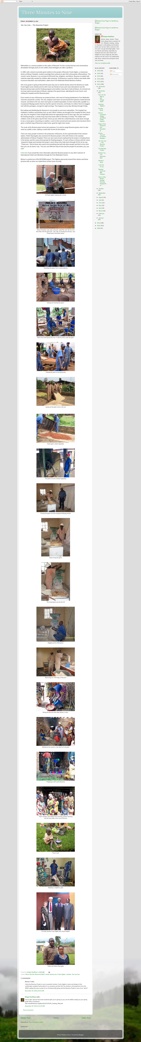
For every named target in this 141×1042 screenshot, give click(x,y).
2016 (99, 73)
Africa (27, 974)
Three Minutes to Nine (47, 12)
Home (56, 1018)
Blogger (81, 1035)
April (100, 208)
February (101, 213)
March (101, 211)
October (101, 188)
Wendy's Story (101, 161)
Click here (24, 153)
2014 (99, 79)
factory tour (53, 974)
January (101, 218)
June (100, 202)
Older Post (86, 1018)
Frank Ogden (61, 974)
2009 (99, 228)
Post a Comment (28, 1010)
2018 (99, 70)
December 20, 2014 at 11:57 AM (35, 1006)
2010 (99, 225)
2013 (99, 81)
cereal (47, 974)
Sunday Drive (100, 109)
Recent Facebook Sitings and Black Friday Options (102, 117)
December (102, 86)
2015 (99, 76)
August (101, 197)
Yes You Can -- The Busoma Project (102, 143)
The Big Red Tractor (102, 149)
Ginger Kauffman (30, 997)
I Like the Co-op (101, 165)
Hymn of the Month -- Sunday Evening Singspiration (102, 181)
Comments (114, 74)
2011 (98, 223)
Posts (113, 71)
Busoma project (40, 974)
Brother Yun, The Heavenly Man (102, 155)
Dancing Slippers (101, 105)
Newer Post (26, 1018)
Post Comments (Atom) (36, 1022)
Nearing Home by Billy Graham (101, 172)
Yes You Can (76, 974)
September (102, 193)
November (102, 91)
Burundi (32, 974)
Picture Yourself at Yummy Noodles (102, 135)
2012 (99, 84)
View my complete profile (102, 63)
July (100, 200)
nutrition (68, 974)
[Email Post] (49, 972)
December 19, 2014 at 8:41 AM (34, 991)
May (100, 205)
